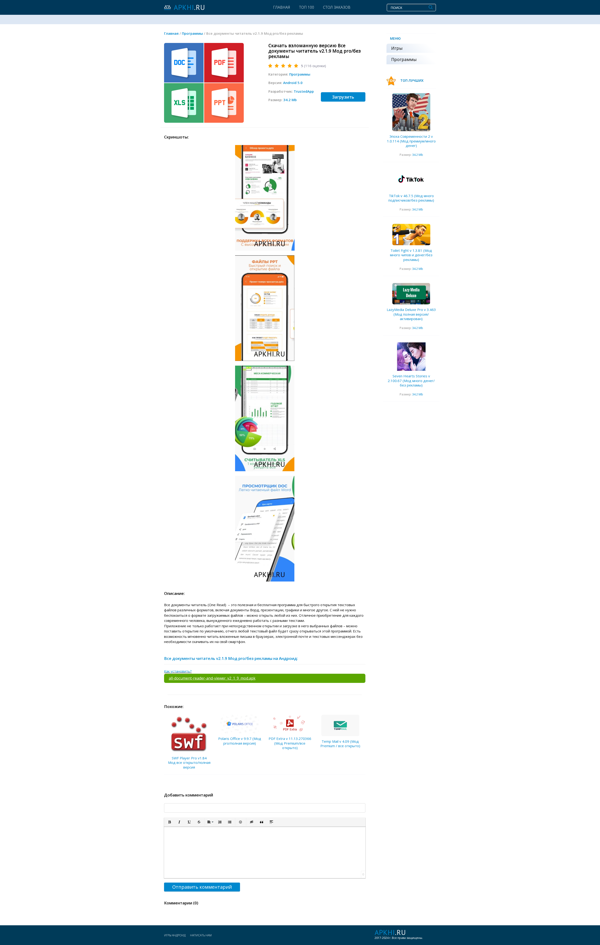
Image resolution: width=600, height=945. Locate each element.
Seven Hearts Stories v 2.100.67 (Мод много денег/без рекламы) (411, 380)
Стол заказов (336, 7)
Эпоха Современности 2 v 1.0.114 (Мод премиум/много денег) (411, 141)
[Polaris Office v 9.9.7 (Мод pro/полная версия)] (240, 724)
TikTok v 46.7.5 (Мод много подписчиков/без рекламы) (411, 198)
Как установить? (178, 671)
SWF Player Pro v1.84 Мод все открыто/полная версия (189, 762)
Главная (281, 7)
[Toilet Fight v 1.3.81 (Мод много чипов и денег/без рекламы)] (411, 234)
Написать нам (201, 935)
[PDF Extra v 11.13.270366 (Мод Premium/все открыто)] (290, 724)
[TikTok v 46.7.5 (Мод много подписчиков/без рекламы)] (411, 180)
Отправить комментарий (202, 887)
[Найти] (431, 7)
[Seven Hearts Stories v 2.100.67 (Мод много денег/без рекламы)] (411, 356)
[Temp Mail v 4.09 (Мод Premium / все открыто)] (340, 725)
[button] (169, 822)
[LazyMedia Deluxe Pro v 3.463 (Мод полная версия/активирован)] (411, 293)
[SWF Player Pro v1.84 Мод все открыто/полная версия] (189, 734)
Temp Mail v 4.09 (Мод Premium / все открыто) (340, 743)
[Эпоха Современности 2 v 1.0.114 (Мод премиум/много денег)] (411, 112)
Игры (397, 48)
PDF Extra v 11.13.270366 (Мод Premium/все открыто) (290, 743)
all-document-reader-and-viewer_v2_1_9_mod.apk (212, 678)
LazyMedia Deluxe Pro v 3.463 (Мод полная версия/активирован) (411, 314)
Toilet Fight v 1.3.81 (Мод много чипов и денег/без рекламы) (411, 255)
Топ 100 (306, 7)
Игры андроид (175, 935)
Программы (299, 74)
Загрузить (343, 97)
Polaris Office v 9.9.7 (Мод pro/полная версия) (239, 741)
